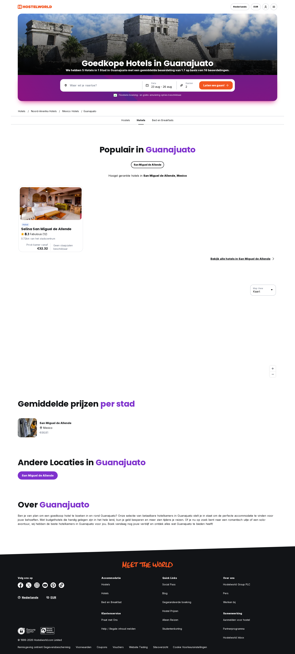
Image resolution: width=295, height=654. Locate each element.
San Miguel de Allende (38, 475)
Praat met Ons (109, 619)
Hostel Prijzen (170, 611)
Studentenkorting (172, 628)
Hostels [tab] (125, 120)
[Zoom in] (273, 368)
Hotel (25, 224)
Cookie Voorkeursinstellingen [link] (190, 647)
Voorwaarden (83, 647)
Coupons (102, 647)
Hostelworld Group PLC (236, 584)
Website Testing (138, 647)
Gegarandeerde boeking (176, 602)
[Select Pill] (265, 6)
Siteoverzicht (160, 647)
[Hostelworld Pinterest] (53, 585)
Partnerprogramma (233, 628)
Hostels (105, 584)
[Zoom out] (273, 374)
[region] (147, 331)
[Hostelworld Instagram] (37, 585)
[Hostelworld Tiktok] (61, 585)
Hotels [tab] (141, 120)
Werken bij (229, 602)
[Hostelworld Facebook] (20, 585)
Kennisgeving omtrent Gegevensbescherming (44, 647)
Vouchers (118, 647)
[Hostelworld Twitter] (28, 585)
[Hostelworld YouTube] (45, 585)
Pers (225, 593)
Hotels (105, 593)
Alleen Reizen (170, 619)
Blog (164, 593)
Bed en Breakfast (111, 602)
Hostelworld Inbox (233, 637)
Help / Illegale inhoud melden (118, 628)
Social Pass (168, 584)
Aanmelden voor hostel (236, 619)
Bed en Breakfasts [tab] (163, 120)
